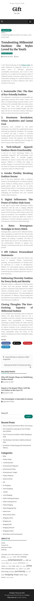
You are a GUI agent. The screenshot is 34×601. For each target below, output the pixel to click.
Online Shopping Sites (9, 508)
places (21, 568)
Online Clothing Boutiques (11, 498)
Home (3, 543)
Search (4, 413)
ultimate (3, 577)
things (25, 575)
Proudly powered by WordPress (14, 595)
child (18, 557)
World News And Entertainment (12, 534)
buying (3, 557)
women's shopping (9, 577)
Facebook (6, 343)
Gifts (30, 560)
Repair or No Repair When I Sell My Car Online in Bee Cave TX (15, 389)
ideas (7, 563)
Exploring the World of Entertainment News (17, 365)
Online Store (6, 511)
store (21, 575)
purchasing (20, 571)
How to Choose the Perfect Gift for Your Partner (18, 426)
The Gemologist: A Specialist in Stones (17, 399)
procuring (4, 571)
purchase (11, 571)
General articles (7, 479)
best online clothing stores (15, 554)
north (21, 566)
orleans (17, 568)
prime (28, 568)
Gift (17, 9)
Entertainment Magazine (10, 466)
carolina (7, 557)
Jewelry (5, 492)
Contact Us (4, 545)
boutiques (25, 554)
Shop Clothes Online (9, 515)
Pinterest (28, 343)
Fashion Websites (8, 476)
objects (24, 566)
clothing (23, 557)
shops (16, 574)
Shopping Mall (7, 524)
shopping (9, 574)
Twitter (17, 343)
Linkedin (6, 347)
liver (7, 566)
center (14, 557)
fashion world (25, 65)
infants (10, 563)
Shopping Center (8, 518)
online (29, 565)
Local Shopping (7, 495)
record (27, 571)
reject (30, 571)
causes (11, 557)
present (24, 568)
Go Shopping (7, 485)
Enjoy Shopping (4, 560)
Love (9, 566)
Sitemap (3, 550)
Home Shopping (8, 489)
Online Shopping (8, 505)
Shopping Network (8, 528)
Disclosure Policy (6, 547)
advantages (4, 554)
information (15, 563)
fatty (24, 560)
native (17, 566)
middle (13, 566)
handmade (3, 563)
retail (2, 575)
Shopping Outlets (8, 531)
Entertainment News (9, 469)
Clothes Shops (7, 459)
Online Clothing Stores (10, 502)
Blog (4, 456)
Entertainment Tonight (10, 472)
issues (27, 563)
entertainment (15, 559)
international (21, 563)
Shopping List (7, 521)
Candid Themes (21, 597)
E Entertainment (8, 463)
